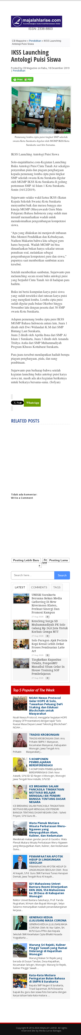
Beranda (43, 563)
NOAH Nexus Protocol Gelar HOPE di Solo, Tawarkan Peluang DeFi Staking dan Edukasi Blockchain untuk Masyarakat (46, 705)
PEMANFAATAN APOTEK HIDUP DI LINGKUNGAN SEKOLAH (46, 859)
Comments (39, 587)
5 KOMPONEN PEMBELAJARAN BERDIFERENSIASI (41, 762)
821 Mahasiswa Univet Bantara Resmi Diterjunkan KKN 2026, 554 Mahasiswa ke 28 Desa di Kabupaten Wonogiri (48, 890)
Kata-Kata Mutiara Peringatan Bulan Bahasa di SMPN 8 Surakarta (47, 978)
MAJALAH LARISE (48, 1027)
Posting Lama (58, 560)
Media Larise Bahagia (50, 1030)
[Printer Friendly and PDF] (22, 81)
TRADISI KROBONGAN (44, 734)
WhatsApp (32, 403)
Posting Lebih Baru (26, 560)
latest (20, 587)
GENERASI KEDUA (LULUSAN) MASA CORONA (47, 918)
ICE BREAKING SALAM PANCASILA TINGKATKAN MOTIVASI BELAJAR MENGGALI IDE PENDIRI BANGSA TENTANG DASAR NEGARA (47, 794)
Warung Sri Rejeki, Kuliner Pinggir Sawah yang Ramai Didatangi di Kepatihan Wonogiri (48, 949)
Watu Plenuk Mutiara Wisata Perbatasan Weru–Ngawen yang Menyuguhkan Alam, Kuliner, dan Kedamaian (47, 829)
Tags (57, 587)
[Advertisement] (44, 456)
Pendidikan (35, 40)
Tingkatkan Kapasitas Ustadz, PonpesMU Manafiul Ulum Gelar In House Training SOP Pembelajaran (48, 666)
